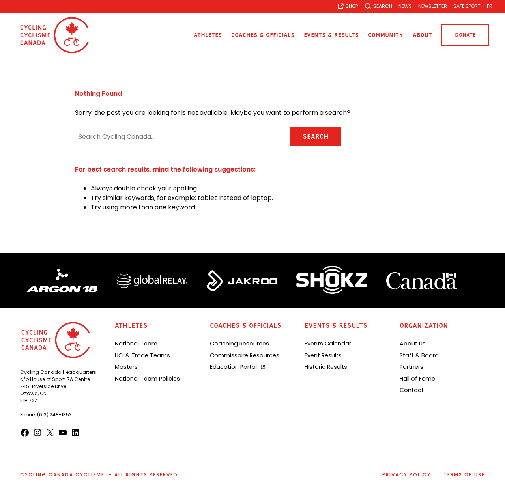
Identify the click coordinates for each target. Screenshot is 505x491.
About (422, 35)
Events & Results (331, 35)
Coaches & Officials (262, 35)
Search (316, 136)
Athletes (208, 35)
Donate (465, 35)
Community (385, 35)
